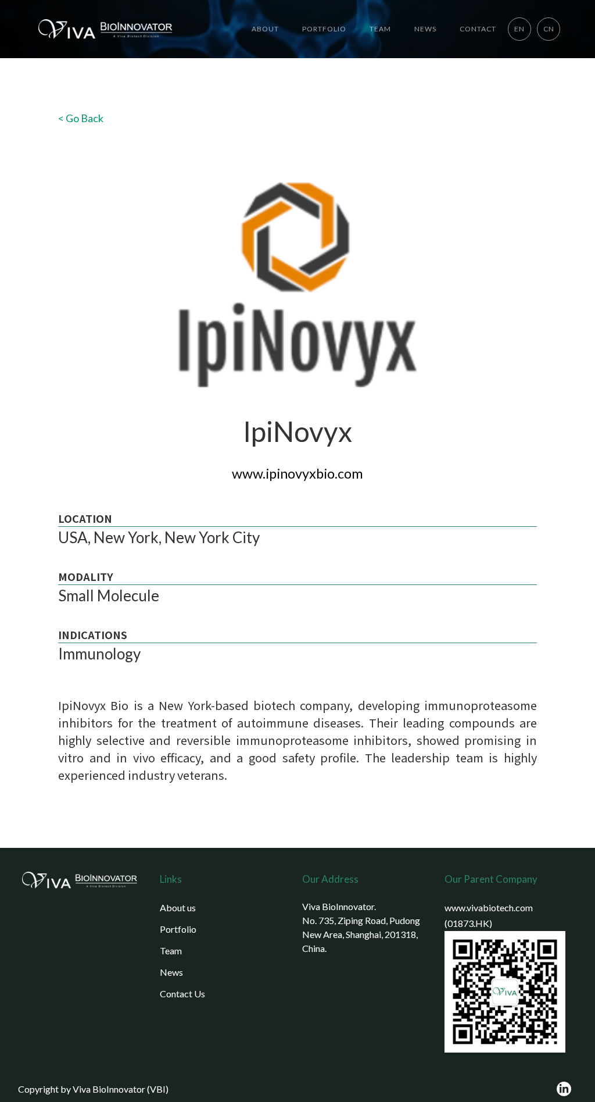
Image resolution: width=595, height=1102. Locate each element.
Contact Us (182, 993)
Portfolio (178, 929)
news (425, 28)
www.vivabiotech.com (489, 907)
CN (548, 28)
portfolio (324, 28)
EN (519, 28)
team (380, 28)
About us (178, 907)
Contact (478, 28)
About (265, 28)
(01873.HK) (468, 923)
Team (171, 950)
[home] (101, 29)
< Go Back (80, 118)
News (171, 972)
